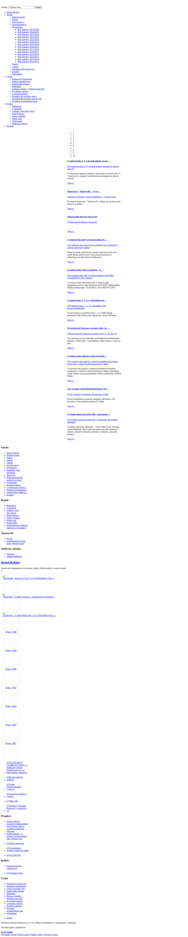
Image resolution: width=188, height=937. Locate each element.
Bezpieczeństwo (19, 24)
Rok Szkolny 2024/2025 (28, 32)
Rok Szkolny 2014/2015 (28, 57)
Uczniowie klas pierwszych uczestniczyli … (87, 240)
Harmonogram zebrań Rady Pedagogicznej (16, 542)
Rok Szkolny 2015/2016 (28, 54)
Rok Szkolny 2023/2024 (28, 34)
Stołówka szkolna (20, 123)
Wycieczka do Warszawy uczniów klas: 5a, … (88, 328)
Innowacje (11, 475)
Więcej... (71, 183)
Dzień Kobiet (10, 562)
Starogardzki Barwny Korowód (82, 217)
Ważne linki (17, 121)
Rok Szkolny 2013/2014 (28, 59)
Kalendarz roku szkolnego (13, 471)
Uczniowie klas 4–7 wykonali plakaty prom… (88, 161)
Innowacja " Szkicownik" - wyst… (83, 191)
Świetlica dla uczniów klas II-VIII (27, 99)
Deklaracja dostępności (17, 490)
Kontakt (15, 71)
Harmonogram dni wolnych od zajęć (15, 478)
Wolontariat (12, 913)
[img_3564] (10, 650)
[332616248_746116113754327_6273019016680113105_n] (28, 578)
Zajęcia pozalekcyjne (21, 81)
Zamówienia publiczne (16, 492)
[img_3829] (10, 725)
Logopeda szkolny (20, 94)
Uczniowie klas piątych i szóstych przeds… (87, 356)
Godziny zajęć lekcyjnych (23, 111)
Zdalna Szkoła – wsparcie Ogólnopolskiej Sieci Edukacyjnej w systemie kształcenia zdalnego (17, 826)
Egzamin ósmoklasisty (16, 886)
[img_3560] (10, 632)
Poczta (9, 538)
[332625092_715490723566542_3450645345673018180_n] (29, 597)
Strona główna (13, 453)
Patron (15, 19)
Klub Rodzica (18, 114)
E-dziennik (17, 109)
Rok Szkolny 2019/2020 (28, 44)
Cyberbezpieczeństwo (16, 487)
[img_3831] (10, 743)
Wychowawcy (18, 22)
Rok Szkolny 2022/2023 (28, 37)
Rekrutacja (16, 106)
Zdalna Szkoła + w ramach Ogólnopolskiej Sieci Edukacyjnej (17, 836)
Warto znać (17, 118)
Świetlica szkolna (14, 906)
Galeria (15, 66)
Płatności (10, 554)
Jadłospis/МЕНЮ (14, 556)
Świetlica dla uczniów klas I (24, 96)
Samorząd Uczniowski (22, 79)
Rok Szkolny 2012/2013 (28, 62)
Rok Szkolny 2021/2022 (28, 39)
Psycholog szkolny (20, 91)
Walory (15, 64)
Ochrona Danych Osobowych (14, 867)
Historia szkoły (18, 17)
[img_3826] (10, 706)
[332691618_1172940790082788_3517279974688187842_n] (29, 615)
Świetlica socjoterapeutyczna (24, 101)
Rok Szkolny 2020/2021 (28, 42)
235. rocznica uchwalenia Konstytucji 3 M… (87, 389)
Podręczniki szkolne (21, 84)
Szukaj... (5, 7)
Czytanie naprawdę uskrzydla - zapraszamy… (89, 414)
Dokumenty (17, 74)
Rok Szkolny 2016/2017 (28, 52)
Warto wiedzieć (19, 116)
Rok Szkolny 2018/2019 (28, 47)
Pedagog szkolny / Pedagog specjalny (28, 89)
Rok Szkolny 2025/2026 (28, 29)
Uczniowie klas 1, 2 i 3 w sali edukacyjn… (86, 300)
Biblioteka (16, 86)
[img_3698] (10, 669)
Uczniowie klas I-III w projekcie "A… (85, 270)
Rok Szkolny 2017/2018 (28, 49)
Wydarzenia (17, 27)
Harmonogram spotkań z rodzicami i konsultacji (17, 526)
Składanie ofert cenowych (23, 69)
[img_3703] (10, 687)
